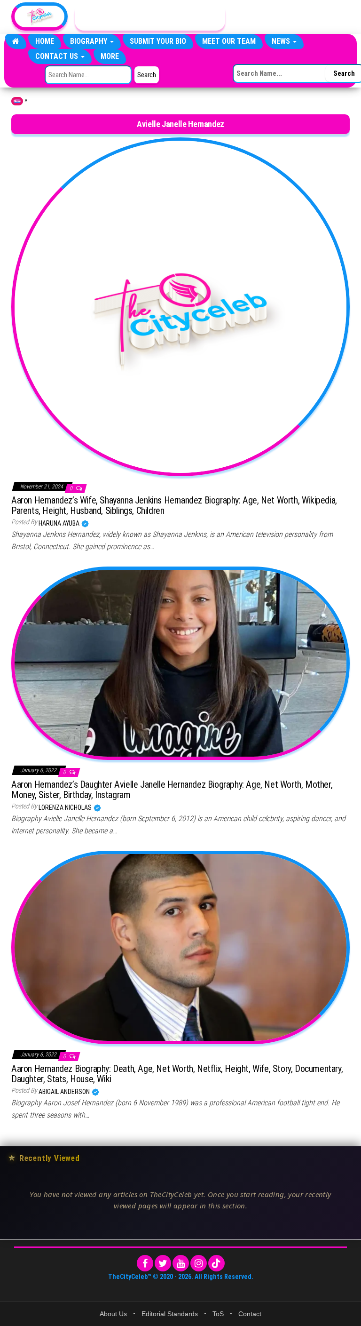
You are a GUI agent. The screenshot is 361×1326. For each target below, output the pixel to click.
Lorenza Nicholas (66, 807)
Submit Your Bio (158, 41)
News (282, 41)
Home (44, 41)
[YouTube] (181, 1263)
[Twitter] (163, 1263)
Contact (249, 1314)
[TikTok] (216, 1263)
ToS (218, 1314)
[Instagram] (198, 1263)
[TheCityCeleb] (15, 41)
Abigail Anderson (65, 1091)
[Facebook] (145, 1263)
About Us (113, 1314)
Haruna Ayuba (60, 523)
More (110, 56)
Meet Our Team (229, 41)
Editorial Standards (169, 1314)
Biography (89, 41)
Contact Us (57, 56)
